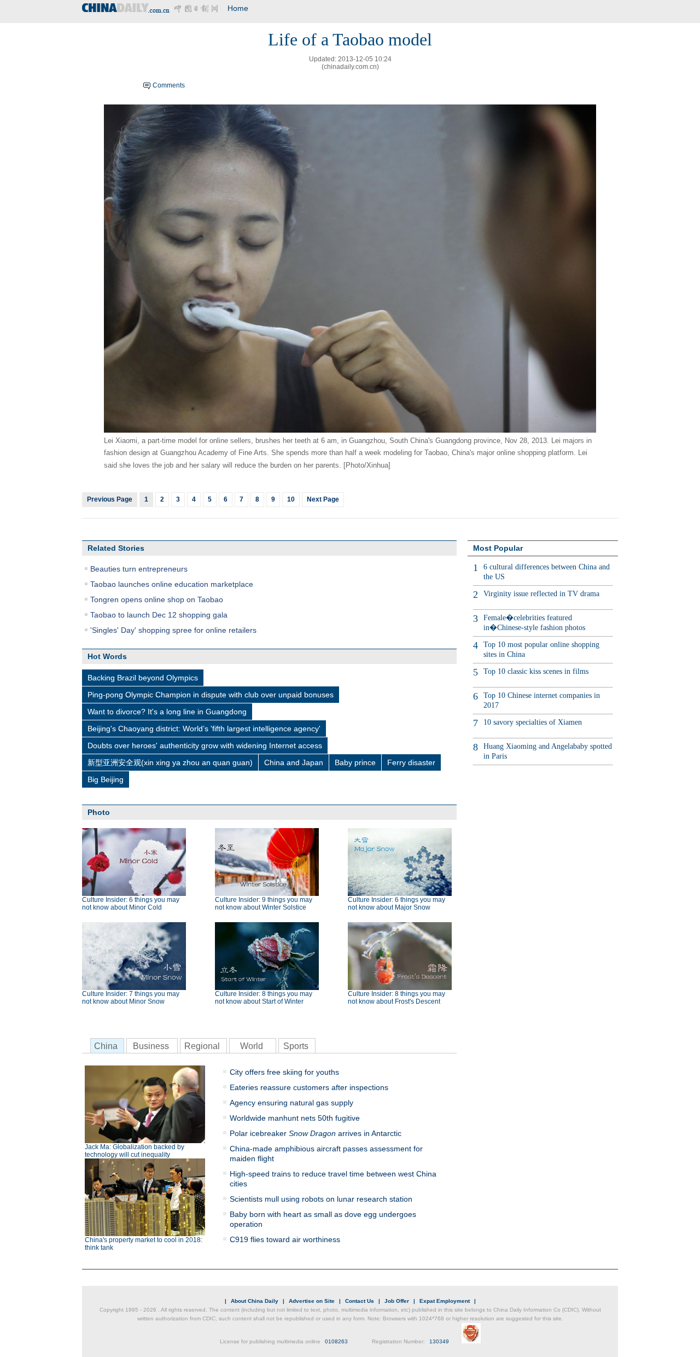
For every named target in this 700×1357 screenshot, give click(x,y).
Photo (99, 812)
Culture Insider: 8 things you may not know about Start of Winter (263, 997)
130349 (439, 1341)
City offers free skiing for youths (284, 1072)
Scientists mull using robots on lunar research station (321, 1199)
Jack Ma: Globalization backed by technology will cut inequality (134, 1150)
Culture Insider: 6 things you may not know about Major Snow (396, 903)
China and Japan (293, 762)
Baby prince (355, 762)
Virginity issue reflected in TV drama (541, 594)
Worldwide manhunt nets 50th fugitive (295, 1118)
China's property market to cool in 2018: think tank (143, 1243)
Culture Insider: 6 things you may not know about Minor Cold (130, 903)
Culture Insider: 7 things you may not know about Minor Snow (130, 997)
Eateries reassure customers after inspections (309, 1087)
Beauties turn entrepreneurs (139, 568)
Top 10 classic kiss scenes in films (535, 671)
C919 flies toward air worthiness (285, 1239)
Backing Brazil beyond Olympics (143, 677)
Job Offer (396, 1301)
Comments (169, 85)
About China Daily (254, 1301)
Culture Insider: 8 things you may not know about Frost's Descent (396, 997)
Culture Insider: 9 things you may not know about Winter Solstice (263, 903)
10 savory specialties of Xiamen (532, 722)
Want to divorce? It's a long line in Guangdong (167, 711)
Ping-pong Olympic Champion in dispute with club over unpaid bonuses (211, 694)
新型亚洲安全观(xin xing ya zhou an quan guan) (170, 762)
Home (238, 8)
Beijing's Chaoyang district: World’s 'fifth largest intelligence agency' (204, 728)
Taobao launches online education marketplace (171, 584)
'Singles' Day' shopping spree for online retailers (173, 630)
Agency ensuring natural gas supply (291, 1102)
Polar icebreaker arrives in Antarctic (315, 1133)
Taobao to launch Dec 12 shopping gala (159, 614)
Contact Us (359, 1301)
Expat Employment (444, 1301)
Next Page (323, 499)
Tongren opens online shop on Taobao (156, 599)
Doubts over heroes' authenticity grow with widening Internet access (205, 745)
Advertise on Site (312, 1301)
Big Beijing (106, 779)
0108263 (336, 1341)
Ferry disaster (411, 762)
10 (291, 499)
